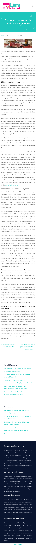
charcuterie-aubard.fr (12, 185)
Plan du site (18, 545)
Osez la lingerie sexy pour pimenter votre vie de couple (26, 346)
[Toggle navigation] (33, 6)
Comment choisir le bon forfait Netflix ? (9, 345)
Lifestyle (4, 36)
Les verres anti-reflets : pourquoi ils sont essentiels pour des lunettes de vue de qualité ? (16, 430)
